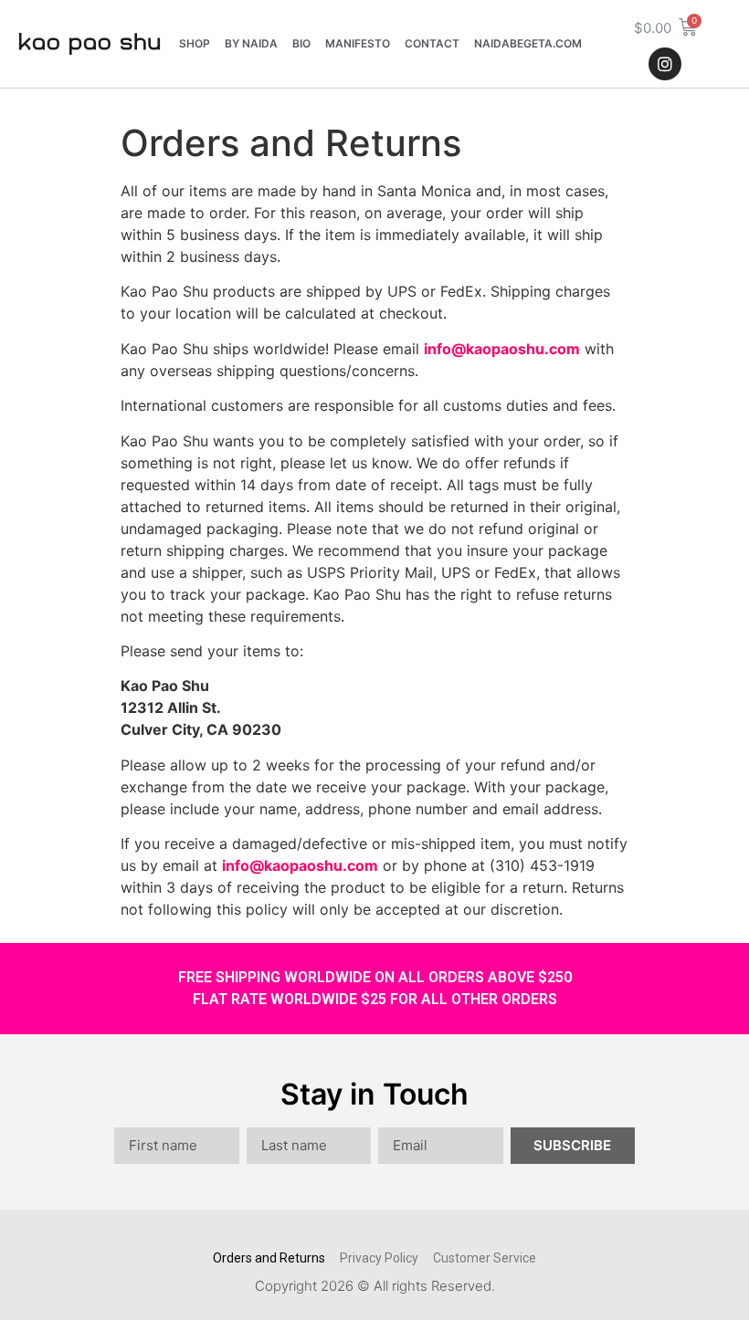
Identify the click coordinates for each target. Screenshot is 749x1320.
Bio (301, 43)
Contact (432, 43)
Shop (194, 43)
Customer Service (484, 1258)
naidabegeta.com (528, 43)
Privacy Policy (379, 1258)
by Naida (251, 43)
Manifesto (357, 43)
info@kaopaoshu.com (502, 349)
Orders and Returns (269, 1258)
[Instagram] (665, 63)
